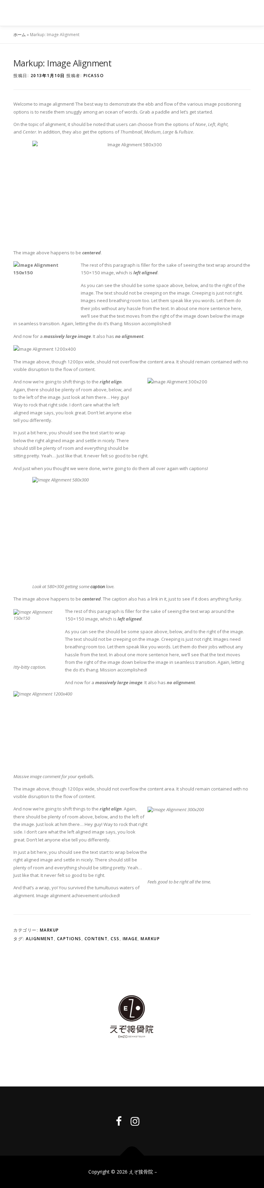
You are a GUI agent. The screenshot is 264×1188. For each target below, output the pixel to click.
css (115, 939)
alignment (40, 939)
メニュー (245, 13)
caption (97, 586)
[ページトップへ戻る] (132, 1155)
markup (150, 939)
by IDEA (167, 1171)
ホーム (19, 35)
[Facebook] (119, 1121)
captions (69, 939)
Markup (49, 930)
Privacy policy (132, 1060)
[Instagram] (135, 1121)
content (96, 939)
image (130, 939)
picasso (94, 75)
